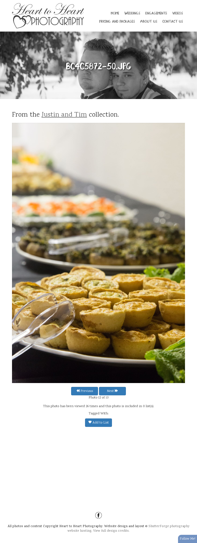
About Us (148, 21)
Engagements (156, 12)
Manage (190, 2)
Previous (86, 391)
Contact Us (172, 21)
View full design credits (111, 531)
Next (111, 391)
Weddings (132, 12)
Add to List (100, 422)
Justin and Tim (64, 115)
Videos (177, 12)
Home (115, 12)
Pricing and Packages (117, 21)
